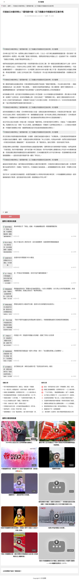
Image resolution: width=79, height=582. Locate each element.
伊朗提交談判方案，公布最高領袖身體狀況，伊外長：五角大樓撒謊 (24, 406)
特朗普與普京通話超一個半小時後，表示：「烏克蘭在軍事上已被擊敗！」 (39, 351)
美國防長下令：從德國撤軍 (52, 409)
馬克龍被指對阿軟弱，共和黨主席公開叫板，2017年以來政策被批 (24, 395)
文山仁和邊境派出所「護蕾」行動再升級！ (17, 400)
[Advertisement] (39, 32)
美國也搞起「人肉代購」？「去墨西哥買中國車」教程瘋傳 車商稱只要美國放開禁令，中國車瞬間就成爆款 (36, 398)
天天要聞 (41, 2)
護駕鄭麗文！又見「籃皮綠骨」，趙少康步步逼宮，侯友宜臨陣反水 (24, 412)
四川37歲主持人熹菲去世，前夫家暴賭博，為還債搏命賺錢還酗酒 (36, 242)
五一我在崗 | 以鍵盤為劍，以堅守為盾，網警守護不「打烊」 (22, 389)
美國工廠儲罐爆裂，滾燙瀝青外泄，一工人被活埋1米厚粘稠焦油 (23, 392)
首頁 (4, 6)
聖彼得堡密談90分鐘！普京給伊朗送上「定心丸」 (59, 406)
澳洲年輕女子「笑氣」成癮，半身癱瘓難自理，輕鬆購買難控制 (35, 226)
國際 (9, 6)
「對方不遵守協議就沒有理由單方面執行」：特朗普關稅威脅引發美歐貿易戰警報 (41, 320)
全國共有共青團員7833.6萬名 (24, 257)
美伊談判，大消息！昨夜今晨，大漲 (15, 409)
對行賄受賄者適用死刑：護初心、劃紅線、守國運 (19, 386)
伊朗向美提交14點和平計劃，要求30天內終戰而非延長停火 (34, 304)
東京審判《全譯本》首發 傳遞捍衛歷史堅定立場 (59, 412)
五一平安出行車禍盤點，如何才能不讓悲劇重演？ (31, 273)
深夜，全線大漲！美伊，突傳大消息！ (15, 403)
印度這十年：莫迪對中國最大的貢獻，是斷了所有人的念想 (34, 335)
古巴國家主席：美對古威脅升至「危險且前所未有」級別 (33, 366)
